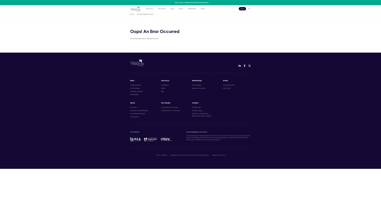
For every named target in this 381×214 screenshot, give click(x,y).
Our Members (196, 85)
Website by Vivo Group (218, 155)
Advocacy (149, 9)
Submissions (165, 85)
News (172, 9)
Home (132, 14)
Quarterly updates (136, 91)
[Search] (249, 8)
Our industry (162, 9)
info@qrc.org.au (197, 110)
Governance (134, 117)
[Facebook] (244, 65)
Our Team (133, 107)
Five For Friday (135, 88)
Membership (192, 9)
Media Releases (135, 85)
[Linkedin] (239, 65)
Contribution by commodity (170, 110)
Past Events (227, 88)
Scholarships (134, 94)
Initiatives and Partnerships (139, 110)
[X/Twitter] (249, 65)
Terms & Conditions (161, 155)
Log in (242, 9)
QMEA (163, 88)
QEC (162, 91)
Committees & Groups (137, 113)
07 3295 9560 (196, 107)
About (203, 9)
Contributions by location (169, 107)
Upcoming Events (229, 85)
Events (181, 9)
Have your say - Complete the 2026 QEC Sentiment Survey (191, 2)
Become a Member (198, 88)
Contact (195, 103)
